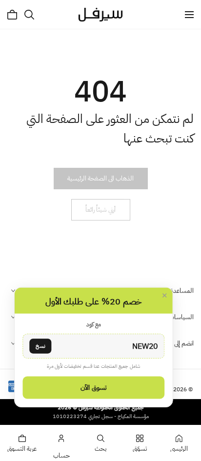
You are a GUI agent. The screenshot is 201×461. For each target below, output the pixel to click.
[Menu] (189, 14)
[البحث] (29, 15)
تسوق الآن (93, 387)
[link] (100, 178)
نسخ (40, 345)
